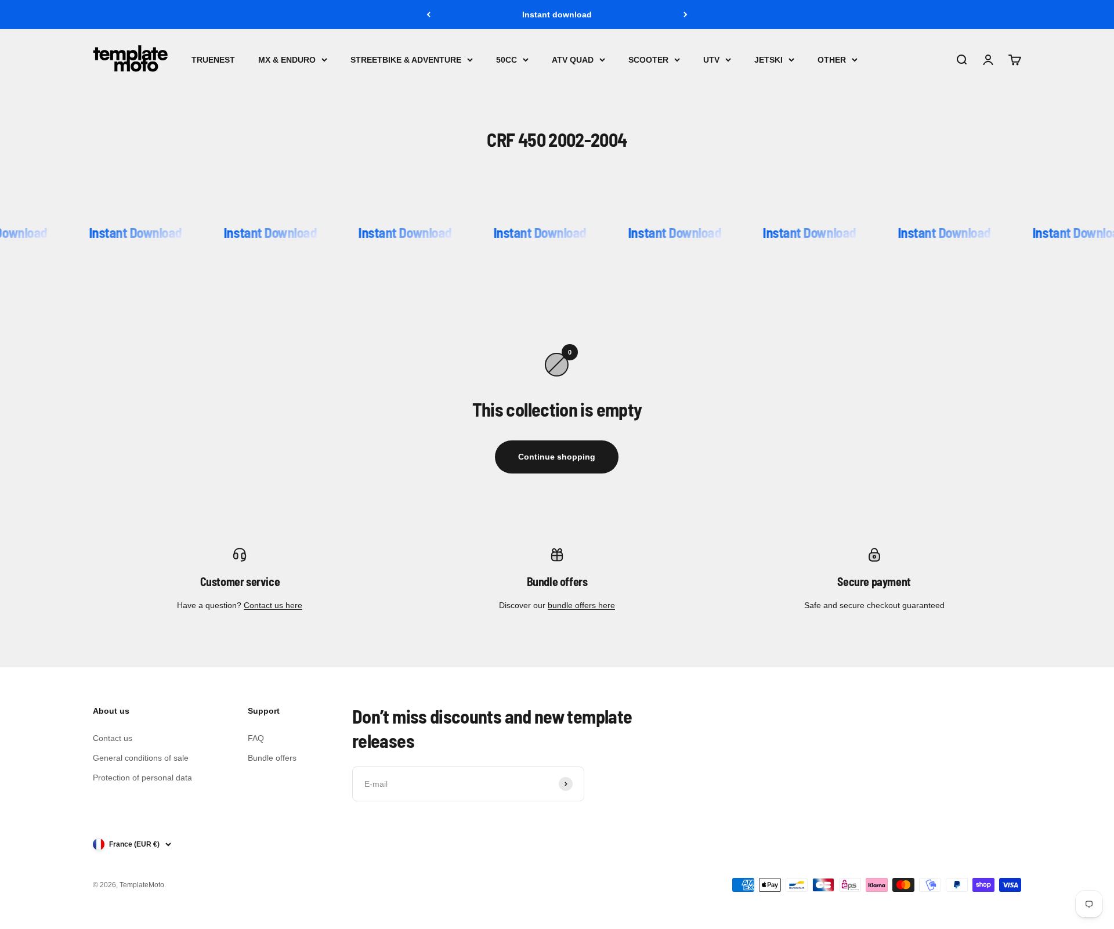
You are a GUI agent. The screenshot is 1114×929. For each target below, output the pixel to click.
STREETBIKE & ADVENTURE (405, 59)
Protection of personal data (142, 777)
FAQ (256, 738)
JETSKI (768, 59)
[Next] (685, 14)
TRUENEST (213, 59)
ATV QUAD (573, 59)
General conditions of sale (141, 757)
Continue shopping (556, 456)
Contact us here (273, 605)
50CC (506, 59)
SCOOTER (648, 59)
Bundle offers (272, 757)
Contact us (112, 738)
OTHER (832, 59)
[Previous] (428, 14)
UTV (711, 59)
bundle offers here (581, 605)
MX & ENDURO (287, 59)
